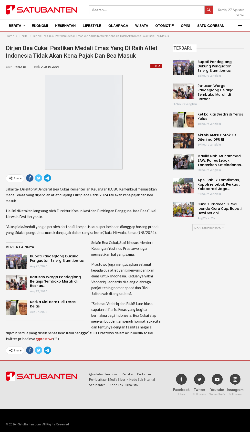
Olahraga (118, 26)
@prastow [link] (44, 339)
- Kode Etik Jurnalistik (122, 385)
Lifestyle (92, 26)
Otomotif (164, 26)
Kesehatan (65, 26)
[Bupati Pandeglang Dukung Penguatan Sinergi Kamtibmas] (16, 262)
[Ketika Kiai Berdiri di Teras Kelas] (16, 307)
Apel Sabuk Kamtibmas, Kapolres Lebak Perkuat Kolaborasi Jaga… (219, 184)
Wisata (141, 26)
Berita (15, 26)
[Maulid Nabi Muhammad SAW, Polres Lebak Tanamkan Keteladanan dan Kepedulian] (183, 161)
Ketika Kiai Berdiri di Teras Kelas (53, 304)
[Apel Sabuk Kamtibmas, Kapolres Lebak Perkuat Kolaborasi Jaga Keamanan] (183, 185)
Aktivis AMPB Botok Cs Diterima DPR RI (217, 137)
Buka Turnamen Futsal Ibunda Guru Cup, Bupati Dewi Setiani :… (219, 208)
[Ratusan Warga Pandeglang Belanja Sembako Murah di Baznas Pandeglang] (16, 282)
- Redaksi (126, 374)
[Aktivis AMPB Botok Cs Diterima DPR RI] (183, 140)
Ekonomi (40, 26)
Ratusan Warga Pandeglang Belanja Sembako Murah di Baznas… (55, 281)
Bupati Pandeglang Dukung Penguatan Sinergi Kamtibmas (57, 258)
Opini (185, 26)
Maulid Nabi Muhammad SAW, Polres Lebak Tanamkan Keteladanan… (220, 160)
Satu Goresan (210, 26)
